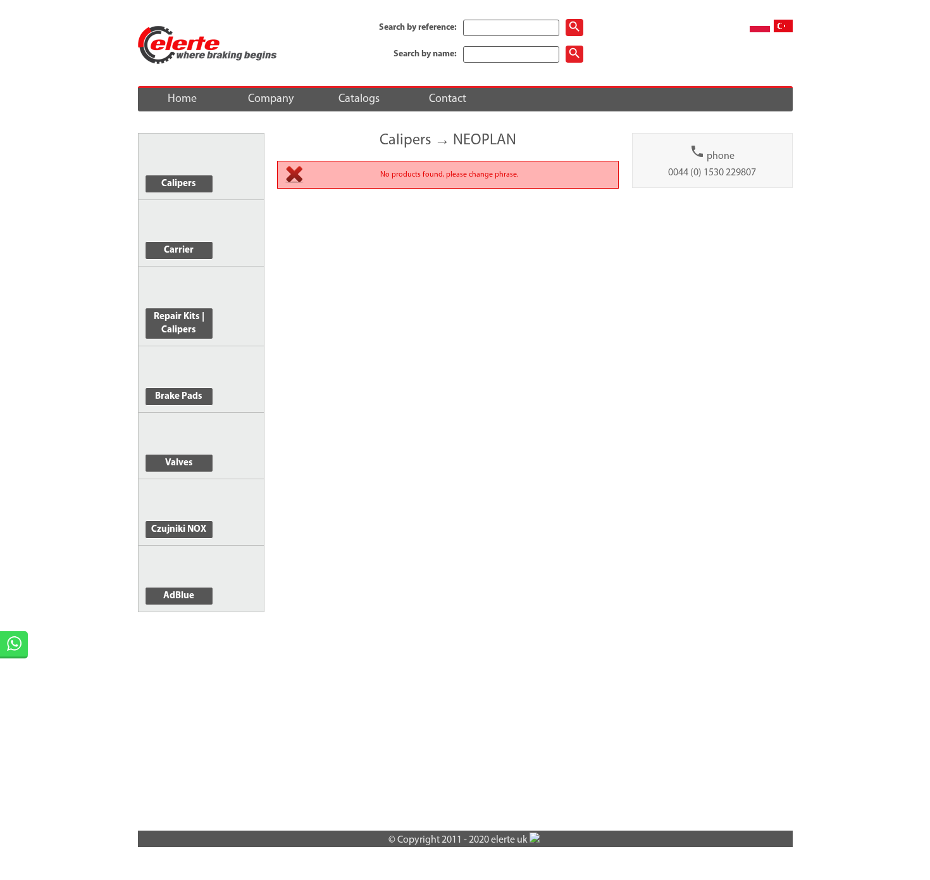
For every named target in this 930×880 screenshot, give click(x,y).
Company (271, 99)
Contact (447, 99)
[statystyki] (535, 840)
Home (182, 99)
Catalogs (359, 99)
